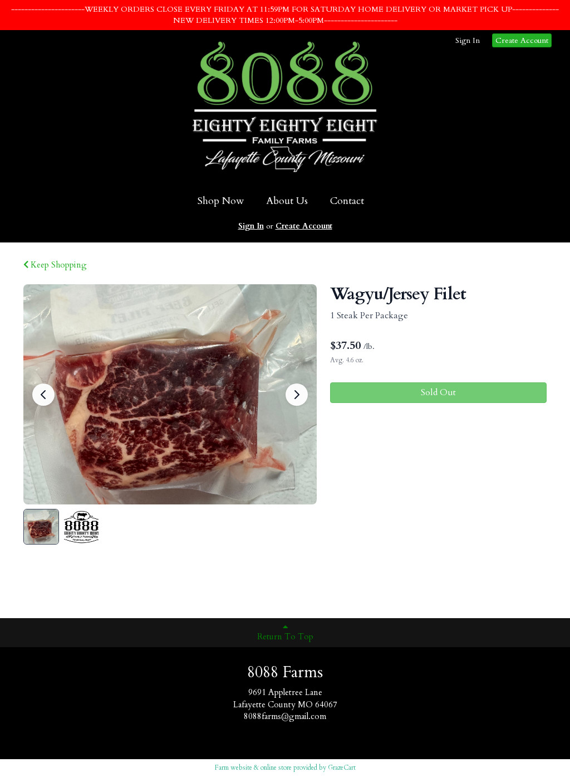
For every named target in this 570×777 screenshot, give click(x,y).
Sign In (467, 40)
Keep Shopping (57, 264)
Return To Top (285, 636)
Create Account (521, 40)
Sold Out (438, 392)
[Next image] (297, 394)
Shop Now (221, 201)
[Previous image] (43, 394)
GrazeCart (342, 767)
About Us (287, 201)
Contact (347, 201)
